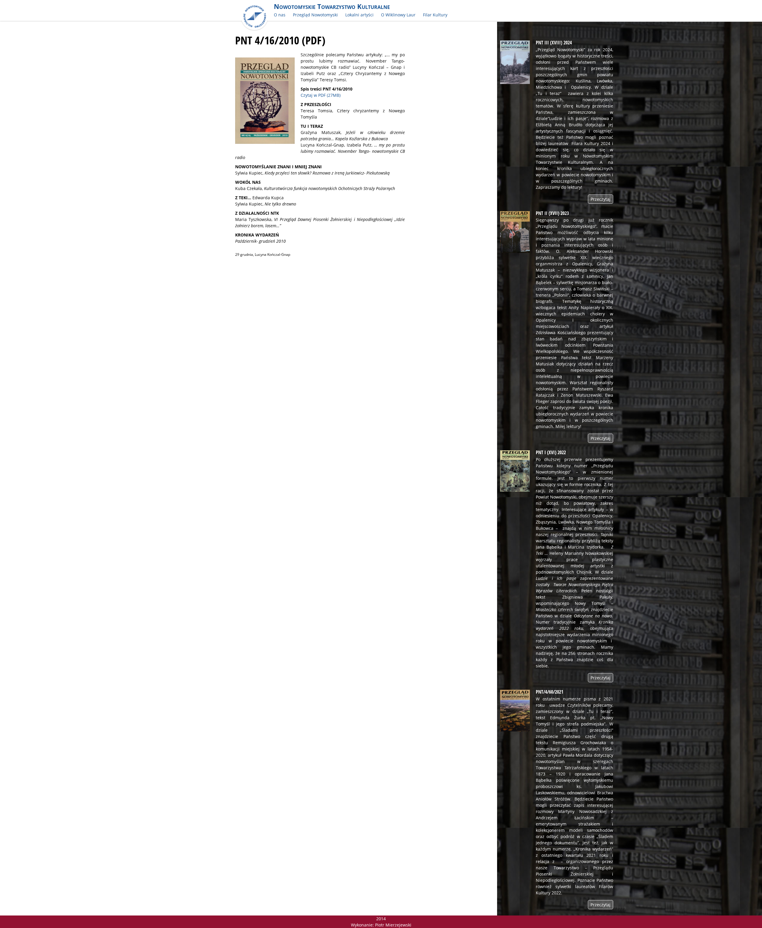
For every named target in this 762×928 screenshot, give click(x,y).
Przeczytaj (600, 199)
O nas (279, 15)
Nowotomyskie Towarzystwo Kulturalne (332, 6)
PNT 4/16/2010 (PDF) (280, 40)
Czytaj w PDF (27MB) (321, 95)
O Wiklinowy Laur (398, 15)
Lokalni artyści (359, 15)
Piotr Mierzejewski (393, 925)
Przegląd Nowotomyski (315, 15)
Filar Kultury (435, 15)
